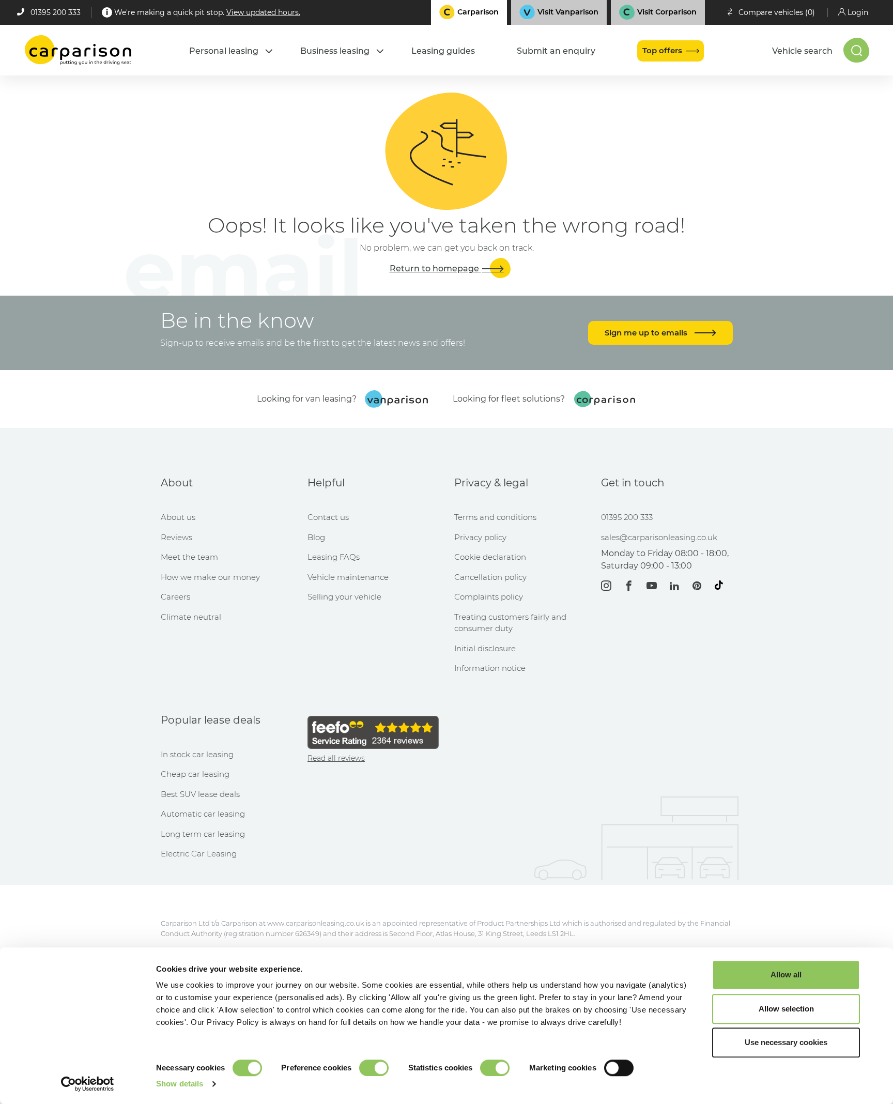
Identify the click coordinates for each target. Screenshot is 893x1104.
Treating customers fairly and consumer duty (510, 623)
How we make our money (210, 577)
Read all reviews (336, 758)
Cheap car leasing (195, 774)
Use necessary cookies (786, 1042)
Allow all (786, 974)
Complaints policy (488, 597)
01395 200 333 (55, 12)
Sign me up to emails (647, 333)
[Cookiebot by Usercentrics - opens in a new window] (87, 1084)
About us (178, 517)
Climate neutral (191, 617)
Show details (179, 1083)
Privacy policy (480, 537)
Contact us (328, 517)
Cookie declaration (490, 557)
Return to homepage (435, 268)
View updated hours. (263, 12)
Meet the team (189, 557)
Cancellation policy (490, 577)
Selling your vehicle (344, 597)
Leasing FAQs (333, 557)
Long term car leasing (203, 834)
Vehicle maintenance (348, 577)
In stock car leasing (197, 754)
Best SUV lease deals (200, 794)
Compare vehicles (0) (776, 12)
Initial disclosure (485, 648)
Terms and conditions (495, 517)
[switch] (374, 1068)
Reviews (176, 537)
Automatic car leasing (203, 814)
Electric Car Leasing (199, 853)
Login (858, 12)
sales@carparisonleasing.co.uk (659, 537)
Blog (316, 537)
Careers (175, 597)
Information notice (490, 668)
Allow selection (786, 1008)
